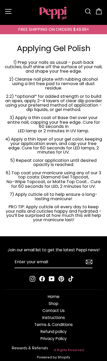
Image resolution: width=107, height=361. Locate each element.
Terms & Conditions (53, 324)
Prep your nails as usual (42, 62)
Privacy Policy (54, 338)
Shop (53, 303)
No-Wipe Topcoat (25, 182)
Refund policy (54, 331)
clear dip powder (84, 101)
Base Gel (67, 118)
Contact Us (53, 310)
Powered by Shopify (53, 357)
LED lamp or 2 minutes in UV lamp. (53, 131)
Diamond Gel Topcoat (64, 177)
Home (53, 296)
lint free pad (42, 84)
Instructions (53, 317)
